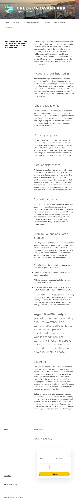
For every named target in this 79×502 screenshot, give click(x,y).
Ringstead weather (10, 484)
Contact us (8, 28)
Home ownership (59, 23)
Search (55, 474)
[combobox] (54, 452)
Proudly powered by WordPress (14, 497)
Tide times (7, 476)
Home (7, 23)
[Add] (67, 467)
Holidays (16, 23)
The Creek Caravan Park (31, 23)
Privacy (6, 429)
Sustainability (38, 429)
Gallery (47, 23)
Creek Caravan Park (41, 8)
